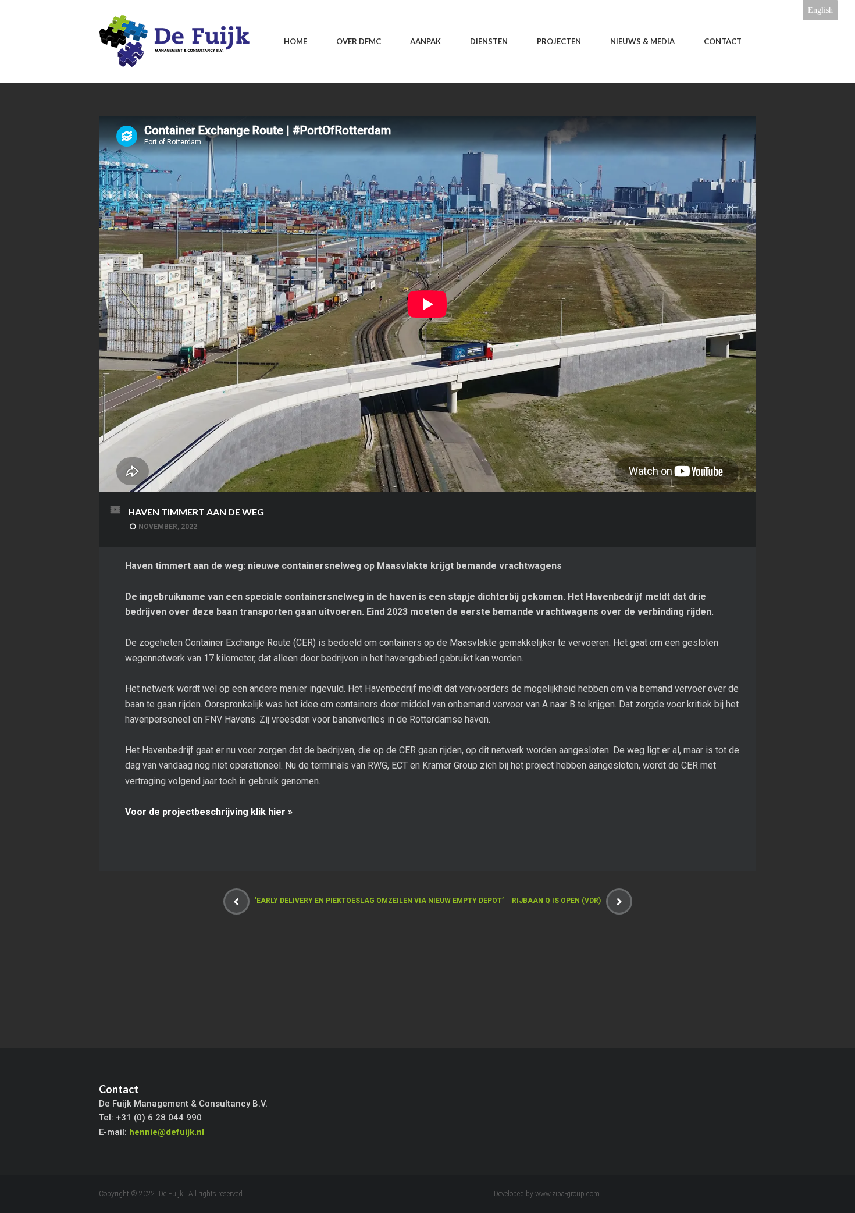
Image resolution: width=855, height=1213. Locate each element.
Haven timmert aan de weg (196, 511)
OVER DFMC (358, 41)
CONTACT (723, 41)
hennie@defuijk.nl (166, 1132)
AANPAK (425, 41)
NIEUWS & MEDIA (642, 41)
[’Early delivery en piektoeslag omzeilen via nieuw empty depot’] (236, 901)
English (820, 10)
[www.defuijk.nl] (174, 41)
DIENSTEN (489, 41)
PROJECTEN (559, 41)
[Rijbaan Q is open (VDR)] (619, 901)
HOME (295, 41)
